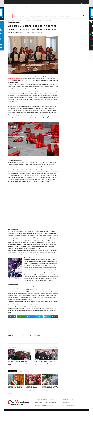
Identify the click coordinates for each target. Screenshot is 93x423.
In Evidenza (14, 22)
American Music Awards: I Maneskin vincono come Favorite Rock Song (46, 362)
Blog (52, 1)
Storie (55, 1)
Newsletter (48, 410)
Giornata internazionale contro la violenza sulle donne (23, 335)
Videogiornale (68, 1)
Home (9, 20)
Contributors (60, 410)
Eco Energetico (61, 1)
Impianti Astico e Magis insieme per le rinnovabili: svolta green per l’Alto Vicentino (50, 388)
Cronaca (9, 1)
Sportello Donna (38, 335)
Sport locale (28, 1)
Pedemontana (40, 16)
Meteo (48, 1)
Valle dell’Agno (23, 16)
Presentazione (42, 410)
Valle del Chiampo (32, 16)
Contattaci (67, 410)
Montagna (44, 1)
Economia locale (21, 1)
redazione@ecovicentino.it (73, 404)
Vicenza (10, 16)
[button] (83, 16)
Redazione (54, 410)
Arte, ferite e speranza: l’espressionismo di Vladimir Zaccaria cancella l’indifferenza (32, 388)
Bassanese (62, 16)
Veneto (67, 16)
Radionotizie (37, 359)
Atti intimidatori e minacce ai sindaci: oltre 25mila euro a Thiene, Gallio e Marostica (15, 388)
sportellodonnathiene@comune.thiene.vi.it (17, 289)
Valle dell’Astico (48, 16)
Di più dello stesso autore (23, 371)
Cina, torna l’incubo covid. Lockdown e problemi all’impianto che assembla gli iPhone (18, 363)
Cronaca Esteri (10, 359)
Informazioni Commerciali (75, 410)
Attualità (14, 1)
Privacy (83, 410)
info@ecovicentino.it (70, 405)
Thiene (13, 20)
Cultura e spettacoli (36, 1)
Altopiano (56, 16)
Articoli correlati (12, 371)
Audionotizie (74, 1)
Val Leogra (15, 16)
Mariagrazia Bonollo (13, 32)
